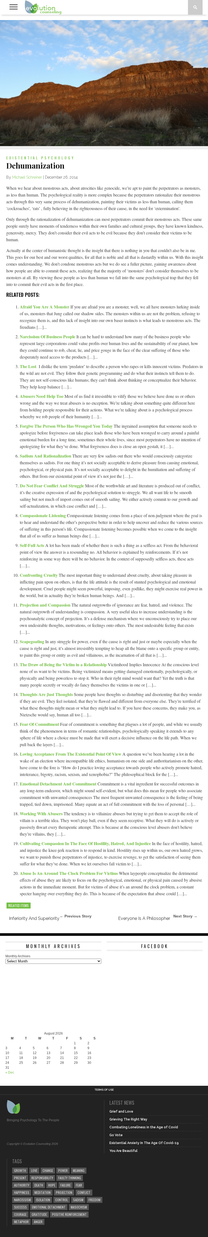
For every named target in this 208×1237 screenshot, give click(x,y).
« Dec (9, 1072)
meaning (78, 1170)
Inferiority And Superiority (34, 918)
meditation (42, 1192)
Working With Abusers (42, 813)
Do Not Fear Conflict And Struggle (52, 485)
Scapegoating (32, 641)
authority (21, 1185)
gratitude (39, 1214)
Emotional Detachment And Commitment (59, 784)
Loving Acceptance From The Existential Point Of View (71, 754)
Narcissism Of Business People (48, 336)
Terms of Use (104, 1089)
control (61, 1199)
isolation (43, 1199)
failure (65, 1185)
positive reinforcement (69, 1214)
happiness (21, 1192)
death (38, 1185)
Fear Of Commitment (40, 724)
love (34, 1170)
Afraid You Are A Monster (45, 307)
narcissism (22, 1199)
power (63, 1170)
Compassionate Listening (43, 515)
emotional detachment (49, 1207)
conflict (83, 1192)
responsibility (42, 1177)
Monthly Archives (17, 956)
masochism (79, 1207)
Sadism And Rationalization (46, 456)
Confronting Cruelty (39, 575)
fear (79, 1185)
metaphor (21, 1221)
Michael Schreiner (27, 177)
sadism (78, 1199)
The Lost (28, 366)
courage (20, 1214)
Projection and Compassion (46, 605)
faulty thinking (69, 1177)
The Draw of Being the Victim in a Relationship (64, 664)
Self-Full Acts (32, 545)
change (48, 1170)
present (20, 1177)
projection (64, 1192)
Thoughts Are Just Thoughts (47, 694)
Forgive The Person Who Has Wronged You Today (67, 426)
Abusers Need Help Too (42, 396)
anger (38, 1221)
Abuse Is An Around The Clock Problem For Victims (69, 873)
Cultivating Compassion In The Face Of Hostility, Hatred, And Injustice (86, 843)
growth (20, 1170)
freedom (94, 1199)
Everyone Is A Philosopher (144, 918)
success (20, 1207)
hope (51, 1185)
